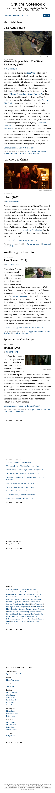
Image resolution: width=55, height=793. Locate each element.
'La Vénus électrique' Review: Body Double (21, 494)
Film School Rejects (21, 599)
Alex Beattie (10, 695)
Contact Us (21, 787)
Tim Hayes (15, 621)
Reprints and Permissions (43, 787)
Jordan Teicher (11, 729)
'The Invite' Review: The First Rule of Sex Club (22, 466)
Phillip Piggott (11, 702)
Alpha (27, 10)
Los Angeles (42, 151)
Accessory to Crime (16, 159)
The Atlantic (35, 614)
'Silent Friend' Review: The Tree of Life (19, 498)
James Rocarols (36, 601)
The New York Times (29, 619)
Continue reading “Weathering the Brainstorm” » (23, 327)
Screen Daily (24, 611)
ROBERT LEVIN (12, 352)
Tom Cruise (31, 72)
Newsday (14, 609)
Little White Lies (37, 604)
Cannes (27, 151)
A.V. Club (9, 589)
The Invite (35, 10)
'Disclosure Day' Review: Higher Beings (20, 487)
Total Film (23, 621)
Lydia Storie (10, 716)
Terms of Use (22, 786)
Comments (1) (9, 246)
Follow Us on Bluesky (10, 787)
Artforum (17, 589)
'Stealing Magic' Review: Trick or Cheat (20, 483)
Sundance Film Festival (32, 230)
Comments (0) (33, 153)
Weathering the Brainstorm (20, 252)
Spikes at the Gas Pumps (19, 339)
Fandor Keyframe (18, 597)
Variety (37, 621)
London (33, 151)
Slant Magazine (24, 614)
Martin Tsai (39, 606)
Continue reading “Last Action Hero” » (19, 147)
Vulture (8, 624)
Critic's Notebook (27, 4)
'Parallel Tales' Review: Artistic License (19, 491)
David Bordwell (28, 594)
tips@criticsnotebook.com (15, 674)
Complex (34, 592)
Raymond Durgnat (25, 609)
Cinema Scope (25, 592)
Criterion (18, 594)
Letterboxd (26, 604)
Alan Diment (10, 697)
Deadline (38, 594)
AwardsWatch (26, 589)
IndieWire (26, 601)
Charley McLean (12, 713)
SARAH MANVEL (12, 202)
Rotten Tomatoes (38, 609)
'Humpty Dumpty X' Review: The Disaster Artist (22, 473)
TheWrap (31, 621)
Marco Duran (10, 711)
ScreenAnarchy (35, 611)
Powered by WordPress (27, 789)
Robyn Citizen (11, 736)
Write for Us (30, 787)
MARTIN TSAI (11, 69)
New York (13, 153)
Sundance (36, 244)
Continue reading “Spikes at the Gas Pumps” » (22, 405)
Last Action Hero (14, 27)
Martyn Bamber (11, 692)
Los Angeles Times (12, 606)
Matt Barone (10, 722)
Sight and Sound (12, 614)
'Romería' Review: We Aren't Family (18, 462)
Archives (8, 15)
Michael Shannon (20, 296)
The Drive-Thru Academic (25, 616)
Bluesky (25, 15)
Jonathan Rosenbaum (13, 604)
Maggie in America (27, 606)
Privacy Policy (12, 786)
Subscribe (16, 15)
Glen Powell (9, 128)
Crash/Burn (10, 594)
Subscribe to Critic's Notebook (37, 786)
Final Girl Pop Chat (35, 599)
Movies (6, 153)
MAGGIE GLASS (12, 265)
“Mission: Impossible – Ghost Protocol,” (25, 94)
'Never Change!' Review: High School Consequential (24, 469)
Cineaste (15, 592)
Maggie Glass (11, 724)
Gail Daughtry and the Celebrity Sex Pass (33, 8)
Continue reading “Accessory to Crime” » (20, 240)
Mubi (8, 609)
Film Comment (30, 597)
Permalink (22, 153)
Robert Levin (10, 727)
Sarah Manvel (11, 700)
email (17, 680)
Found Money (11, 601)
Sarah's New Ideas (13, 611)
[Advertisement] (25, 438)
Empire (8, 597)
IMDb (19, 601)
